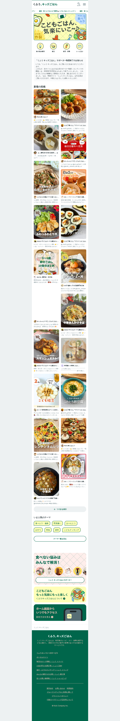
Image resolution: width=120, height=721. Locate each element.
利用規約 (70, 688)
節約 (57, 530)
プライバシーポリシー (60, 696)
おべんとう (71, 523)
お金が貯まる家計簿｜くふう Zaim (49, 666)
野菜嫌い (57, 523)
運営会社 (50, 688)
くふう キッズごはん (41, 627)
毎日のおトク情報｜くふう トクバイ (50, 661)
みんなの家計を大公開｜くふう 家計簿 (51, 674)
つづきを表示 (62, 509)
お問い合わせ (60, 688)
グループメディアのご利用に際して (60, 692)
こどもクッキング (71, 530)
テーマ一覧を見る (60, 539)
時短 (48, 530)
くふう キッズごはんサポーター (60, 580)
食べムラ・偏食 (42, 523)
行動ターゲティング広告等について (60, 700)
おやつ (38, 530)
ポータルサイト (42, 657)
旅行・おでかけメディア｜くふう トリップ (52, 670)
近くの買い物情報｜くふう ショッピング (52, 678)
